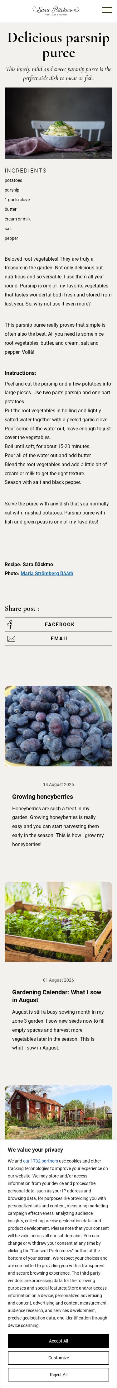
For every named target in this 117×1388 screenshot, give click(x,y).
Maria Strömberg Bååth (47, 573)
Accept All (58, 1340)
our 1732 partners (40, 1160)
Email (60, 639)
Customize (58, 1357)
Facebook (60, 625)
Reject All (58, 1374)
